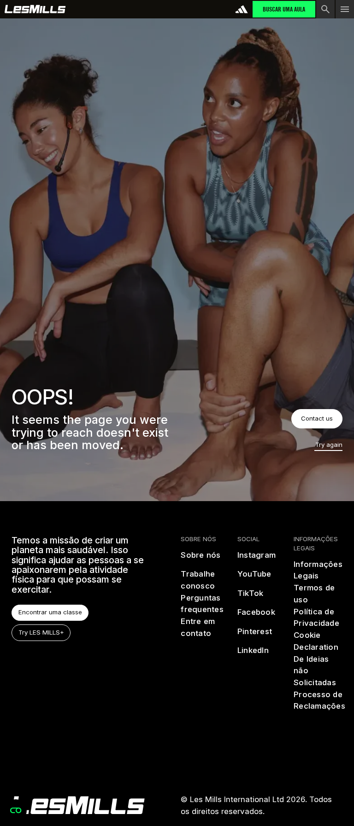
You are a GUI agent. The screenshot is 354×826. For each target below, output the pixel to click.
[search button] (325, 9)
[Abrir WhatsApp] (331, 803)
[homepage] (78, 805)
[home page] (35, 9)
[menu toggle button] (345, 9)
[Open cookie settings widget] (16, 810)
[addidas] (241, 9)
